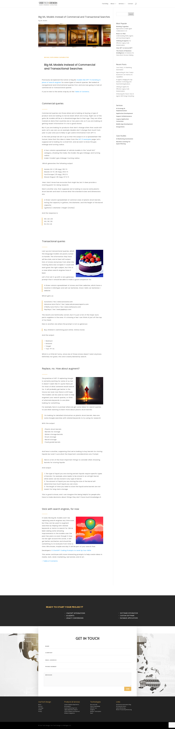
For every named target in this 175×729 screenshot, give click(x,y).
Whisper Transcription (95, 711)
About (112, 3)
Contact (130, 3)
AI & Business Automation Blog (123, 704)
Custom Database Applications (71, 704)
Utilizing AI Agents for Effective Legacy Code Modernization (122, 89)
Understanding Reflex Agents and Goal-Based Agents (124, 36)
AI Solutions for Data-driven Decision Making (125, 53)
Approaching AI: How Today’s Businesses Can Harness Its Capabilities (124, 75)
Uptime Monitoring (120, 708)
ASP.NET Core (93, 708)
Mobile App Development (124, 124)
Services (121, 3)
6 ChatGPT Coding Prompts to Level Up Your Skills (71, 550)
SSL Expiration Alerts (121, 706)
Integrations (120, 127)
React (91, 713)
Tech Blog (105, 3)
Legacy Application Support (71, 709)
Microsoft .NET (93, 704)
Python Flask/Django (95, 706)
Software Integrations (69, 713)
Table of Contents (82, 92)
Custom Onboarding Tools (70, 708)
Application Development (124, 113)
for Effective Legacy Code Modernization (123, 43)
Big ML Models (42, 20)
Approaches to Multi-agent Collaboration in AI (124, 29)
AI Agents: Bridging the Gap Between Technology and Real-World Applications (124, 82)
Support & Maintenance (124, 116)
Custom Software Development (72, 711)
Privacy (40, 711)
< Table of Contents (50, 561)
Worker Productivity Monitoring (124, 709)
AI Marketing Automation (124, 139)
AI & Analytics (67, 706)
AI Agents (92, 709)
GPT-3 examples (84, 139)
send (127, 688)
